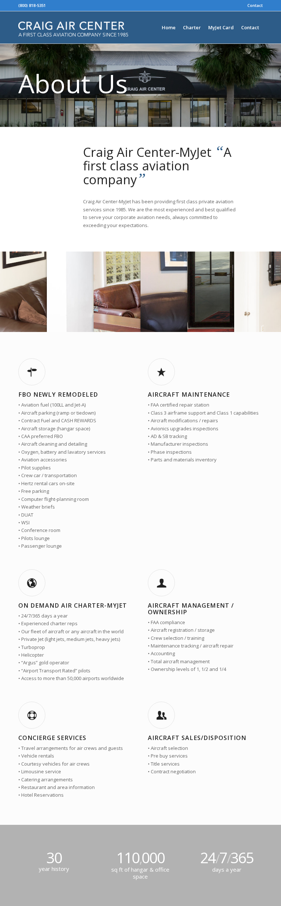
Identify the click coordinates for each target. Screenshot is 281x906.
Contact (255, 5)
